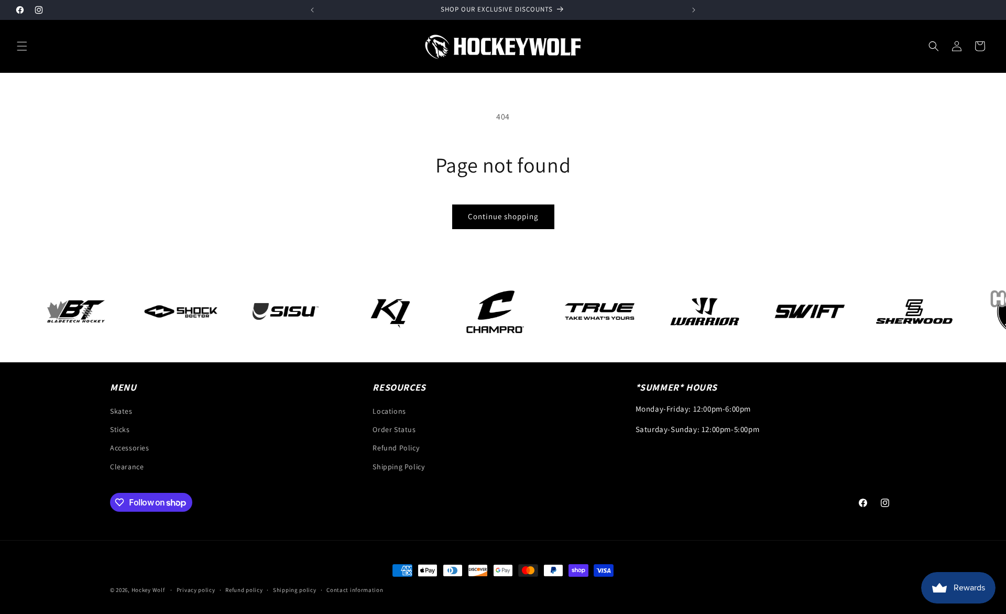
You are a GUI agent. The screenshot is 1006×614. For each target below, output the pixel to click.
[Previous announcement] (312, 10)
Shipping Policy (398, 466)
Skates (121, 411)
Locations (389, 411)
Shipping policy (294, 590)
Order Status (394, 429)
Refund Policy (396, 448)
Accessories (129, 448)
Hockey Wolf (148, 590)
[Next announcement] (693, 10)
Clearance (127, 466)
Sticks (120, 429)
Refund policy (244, 590)
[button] (22, 46)
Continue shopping (503, 216)
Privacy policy (196, 590)
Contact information (354, 590)
